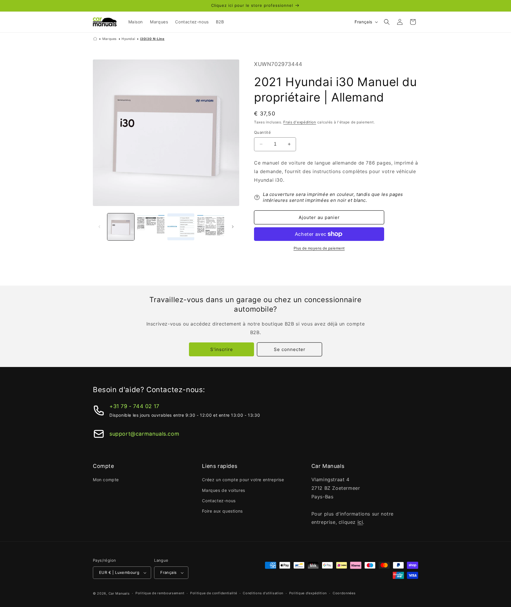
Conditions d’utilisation (263, 593)
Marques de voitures (223, 490)
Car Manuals (119, 593)
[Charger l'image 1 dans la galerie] (120, 226)
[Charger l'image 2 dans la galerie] (150, 226)
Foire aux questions (222, 510)
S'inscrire (221, 349)
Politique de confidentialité (213, 593)
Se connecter (289, 349)
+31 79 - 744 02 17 (134, 406)
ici (360, 522)
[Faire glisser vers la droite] (232, 226)
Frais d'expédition (299, 122)
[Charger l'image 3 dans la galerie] (180, 226)
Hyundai (128, 39)
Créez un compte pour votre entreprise (243, 479)
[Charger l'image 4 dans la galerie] (210, 226)
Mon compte (106, 479)
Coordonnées (344, 593)
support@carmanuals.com (144, 434)
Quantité (262, 132)
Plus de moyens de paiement (319, 248)
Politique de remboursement (159, 593)
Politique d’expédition (308, 593)
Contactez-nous (218, 500)
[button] (386, 21)
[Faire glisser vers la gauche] (99, 226)
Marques (109, 39)
